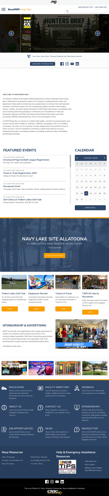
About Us (15, 406)
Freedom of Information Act (12, 460)
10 (82, 181)
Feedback (88, 387)
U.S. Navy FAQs (36, 464)
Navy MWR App (101, 7)
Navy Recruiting (8, 464)
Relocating (16, 387)
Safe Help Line (90, 461)
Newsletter (90, 428)
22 (104, 187)
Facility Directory (57, 387)
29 (104, 193)
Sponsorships (91, 406)
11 (86, 181)
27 (95, 193)
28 (100, 193)
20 (95, 187)
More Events (90, 208)
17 (82, 187)
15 (104, 181)
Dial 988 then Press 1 (93, 470)
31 (82, 199)
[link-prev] (11, 33)
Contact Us (52, 406)
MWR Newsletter (85, 7)
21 (100, 187)
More (10, 309)
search (67, 11)
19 (91, 187)
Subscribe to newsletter (42, 64)
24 (82, 193)
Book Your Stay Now (54, 255)
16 (77, 187)
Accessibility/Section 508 (40, 460)
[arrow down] (54, 2)
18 (86, 187)
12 (91, 181)
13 (95, 181)
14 (100, 181)
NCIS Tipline (90, 464)
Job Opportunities (21, 428)
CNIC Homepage (8, 457)
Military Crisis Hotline (93, 468)
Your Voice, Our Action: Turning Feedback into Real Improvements (57, 56)
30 (77, 199)
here (9, 346)
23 (77, 193)
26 (91, 193)
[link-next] (97, 33)
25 (86, 193)
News (48, 428)
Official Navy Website (38, 457)
